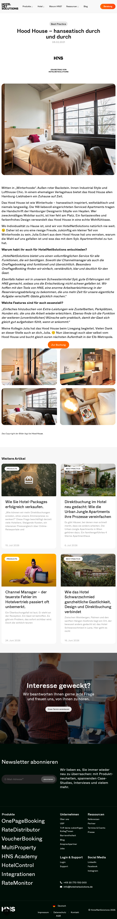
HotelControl (18, 865)
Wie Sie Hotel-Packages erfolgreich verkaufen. (26, 504)
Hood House (96, 192)
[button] (6, 912)
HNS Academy (19, 856)
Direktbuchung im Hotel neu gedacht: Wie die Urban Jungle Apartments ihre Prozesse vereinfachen (88, 509)
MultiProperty (19, 847)
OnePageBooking (23, 820)
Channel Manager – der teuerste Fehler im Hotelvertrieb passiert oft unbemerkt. (27, 599)
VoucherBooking (22, 838)
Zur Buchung (58, 345)
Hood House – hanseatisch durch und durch (58, 34)
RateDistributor (21, 829)
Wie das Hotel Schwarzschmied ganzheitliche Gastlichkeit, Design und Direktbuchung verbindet (88, 602)
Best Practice (58, 24)
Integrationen (18, 874)
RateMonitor (17, 883)
